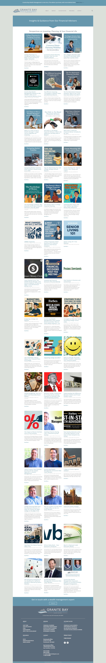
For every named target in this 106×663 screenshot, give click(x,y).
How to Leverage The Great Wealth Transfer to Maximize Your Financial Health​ (72, 359)
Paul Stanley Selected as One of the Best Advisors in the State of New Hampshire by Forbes (72, 434)
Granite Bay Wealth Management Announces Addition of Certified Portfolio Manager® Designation (72, 582)
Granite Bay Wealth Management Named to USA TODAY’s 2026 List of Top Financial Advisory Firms (32, 94)
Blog (24, 639)
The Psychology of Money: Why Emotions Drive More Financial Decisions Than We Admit (33, 206)
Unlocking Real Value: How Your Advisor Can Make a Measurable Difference (71, 206)
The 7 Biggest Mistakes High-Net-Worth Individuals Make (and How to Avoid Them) (72, 56)
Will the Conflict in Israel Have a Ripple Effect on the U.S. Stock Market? (53, 508)
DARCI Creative (58, 662)
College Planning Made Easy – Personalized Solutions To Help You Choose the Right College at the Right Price (32, 509)
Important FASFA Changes (71, 506)
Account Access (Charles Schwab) (73, 629)
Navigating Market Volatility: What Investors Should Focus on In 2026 (32, 169)
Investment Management (50, 626)
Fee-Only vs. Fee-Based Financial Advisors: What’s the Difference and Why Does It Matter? (53, 133)
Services (45, 621)
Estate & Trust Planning (50, 628)
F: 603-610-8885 (47, 655)
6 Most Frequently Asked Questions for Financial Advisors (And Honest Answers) (51, 244)
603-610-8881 (46, 651)
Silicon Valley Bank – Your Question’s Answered (51, 545)
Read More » (26, 68)
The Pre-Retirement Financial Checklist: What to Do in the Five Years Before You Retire (72, 93)
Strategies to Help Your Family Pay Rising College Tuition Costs (72, 320)
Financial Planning (48, 625)
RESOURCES (71, 10)
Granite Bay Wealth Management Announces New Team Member (52, 471)
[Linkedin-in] (68, 643)
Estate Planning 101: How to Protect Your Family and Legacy (72, 169)
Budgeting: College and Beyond (31, 319)
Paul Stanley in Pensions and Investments (72, 281)
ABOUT (47, 10)
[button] (92, 11)
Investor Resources (28, 640)
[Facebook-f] (65, 643)
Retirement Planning (49, 631)
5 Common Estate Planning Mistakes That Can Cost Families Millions (52, 56)
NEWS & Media (26, 642)
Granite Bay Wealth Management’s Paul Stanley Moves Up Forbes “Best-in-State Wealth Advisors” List (52, 321)
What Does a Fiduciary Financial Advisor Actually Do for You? (72, 132)
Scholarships (26, 629)
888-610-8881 (46, 652)
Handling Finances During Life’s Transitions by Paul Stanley (51, 433)
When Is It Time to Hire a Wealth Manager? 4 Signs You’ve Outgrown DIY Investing (31, 133)
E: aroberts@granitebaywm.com (51, 654)
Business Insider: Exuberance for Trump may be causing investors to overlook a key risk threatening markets (52, 395)
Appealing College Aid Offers (52, 357)
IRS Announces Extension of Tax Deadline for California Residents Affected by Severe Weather (32, 582)
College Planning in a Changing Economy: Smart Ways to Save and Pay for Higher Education (32, 57)
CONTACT (79, 10)
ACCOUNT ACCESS (62, 10)
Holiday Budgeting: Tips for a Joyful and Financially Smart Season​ (32, 395)
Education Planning (49, 629)
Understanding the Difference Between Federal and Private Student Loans (72, 395)
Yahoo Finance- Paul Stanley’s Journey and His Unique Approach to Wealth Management (33, 471)
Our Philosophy (27, 626)
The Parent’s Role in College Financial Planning (52, 205)
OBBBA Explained (29, 241)
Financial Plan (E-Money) (70, 625)
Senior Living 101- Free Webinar (70, 242)
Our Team (25, 625)
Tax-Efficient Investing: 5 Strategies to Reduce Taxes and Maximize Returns (52, 93)
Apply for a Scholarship (29, 631)
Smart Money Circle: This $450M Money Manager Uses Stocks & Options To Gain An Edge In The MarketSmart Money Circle (32, 283)
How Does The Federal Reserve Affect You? (33, 545)
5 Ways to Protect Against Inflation (71, 470)
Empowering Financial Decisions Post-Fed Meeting (52, 281)
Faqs (24, 628)
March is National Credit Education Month (71, 545)
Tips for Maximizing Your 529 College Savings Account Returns (52, 169)
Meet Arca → (79, 2)
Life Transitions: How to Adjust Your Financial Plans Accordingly (32, 359)
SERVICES (54, 10)
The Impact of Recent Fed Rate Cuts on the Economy (33, 432)
